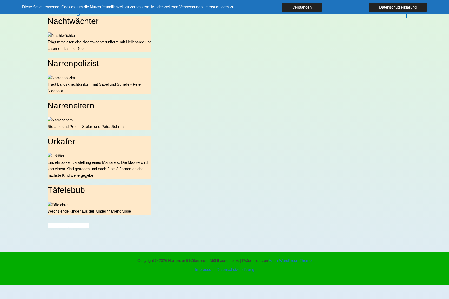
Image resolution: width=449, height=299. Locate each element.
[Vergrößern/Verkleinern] (10, 289)
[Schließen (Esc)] (75, 289)
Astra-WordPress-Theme (290, 260)
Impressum (205, 269)
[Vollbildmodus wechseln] (32, 289)
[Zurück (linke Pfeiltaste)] (10, 296)
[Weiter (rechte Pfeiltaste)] (32, 296)
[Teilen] (54, 289)
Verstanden (302, 7)
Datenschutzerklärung (235, 269)
